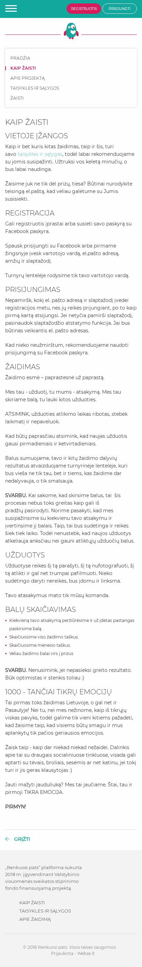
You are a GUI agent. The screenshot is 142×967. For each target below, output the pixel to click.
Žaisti (17, 98)
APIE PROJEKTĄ (27, 78)
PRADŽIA (20, 58)
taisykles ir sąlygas (40, 154)
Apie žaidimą (35, 919)
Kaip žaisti (32, 902)
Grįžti (21, 839)
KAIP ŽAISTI (23, 68)
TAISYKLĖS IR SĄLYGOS (34, 88)
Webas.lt (86, 953)
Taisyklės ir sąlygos (45, 911)
